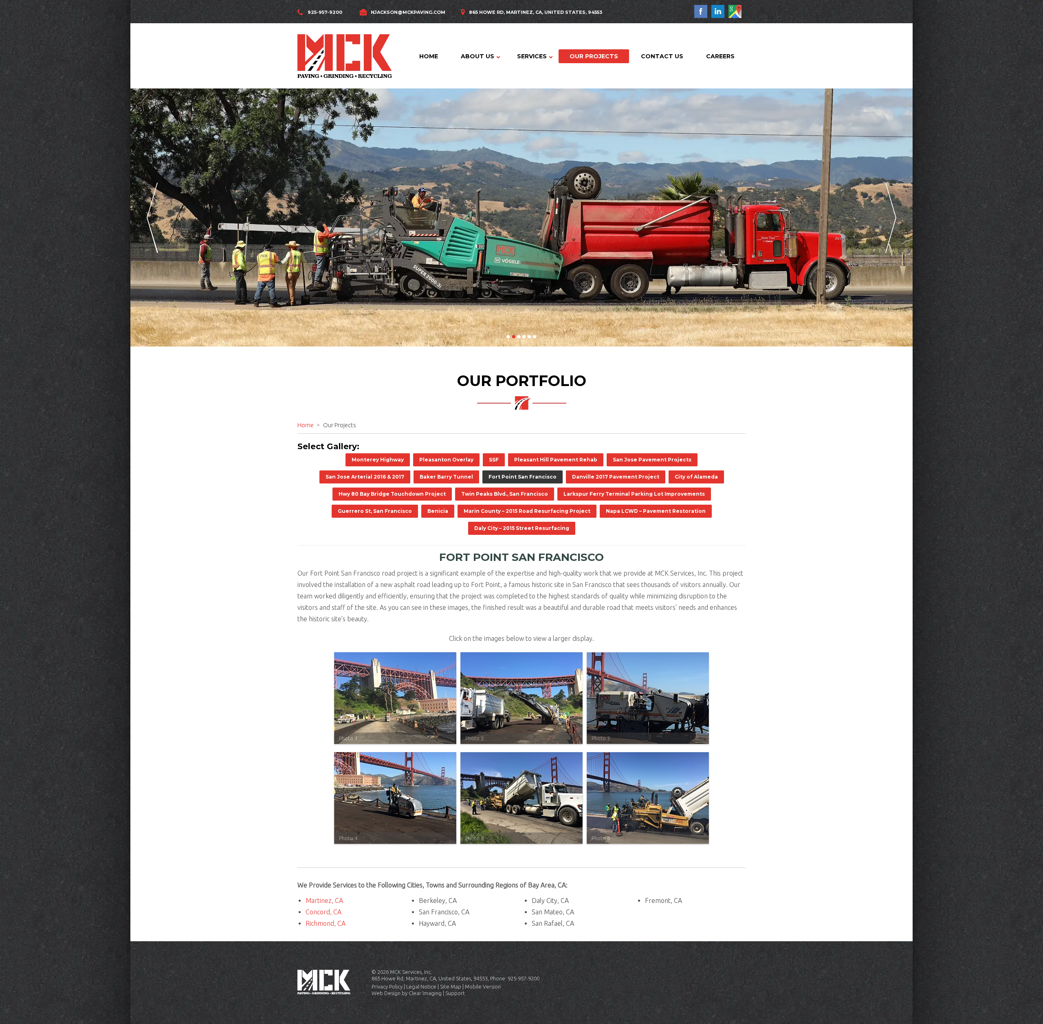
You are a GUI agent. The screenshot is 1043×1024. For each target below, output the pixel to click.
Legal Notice (421, 986)
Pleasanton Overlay (446, 460)
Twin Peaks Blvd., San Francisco (504, 494)
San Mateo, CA (553, 912)
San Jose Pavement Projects (652, 460)
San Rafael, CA (553, 923)
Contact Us (662, 56)
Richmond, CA (325, 923)
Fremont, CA (663, 900)
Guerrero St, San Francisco (375, 511)
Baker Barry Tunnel (446, 477)
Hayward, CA (437, 923)
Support (455, 993)
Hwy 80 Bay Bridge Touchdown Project (392, 494)
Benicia (437, 511)
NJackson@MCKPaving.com (408, 12)
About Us (477, 56)
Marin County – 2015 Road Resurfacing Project (527, 511)
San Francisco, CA (444, 912)
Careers (720, 56)
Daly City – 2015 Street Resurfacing (521, 528)
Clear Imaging (425, 993)
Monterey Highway (378, 460)
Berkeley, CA (438, 900)
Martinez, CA (324, 900)
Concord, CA (323, 912)
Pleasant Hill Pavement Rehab (555, 460)
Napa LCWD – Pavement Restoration (656, 511)
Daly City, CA (550, 900)
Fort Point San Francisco (522, 477)
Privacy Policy (387, 986)
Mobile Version (483, 986)
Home (428, 56)
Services (532, 56)
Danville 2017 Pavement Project (615, 477)
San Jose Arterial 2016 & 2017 (365, 477)
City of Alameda (696, 477)
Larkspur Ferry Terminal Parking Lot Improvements (634, 494)
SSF (494, 460)
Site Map (450, 986)
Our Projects (594, 56)
